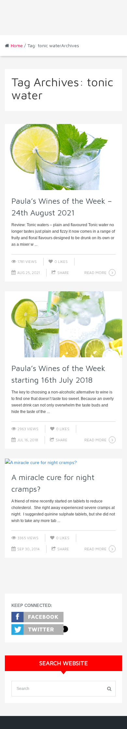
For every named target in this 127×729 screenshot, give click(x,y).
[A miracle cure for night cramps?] (63, 462)
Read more (95, 272)
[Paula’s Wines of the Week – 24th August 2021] (63, 157)
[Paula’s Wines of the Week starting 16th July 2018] (63, 324)
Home (17, 45)
